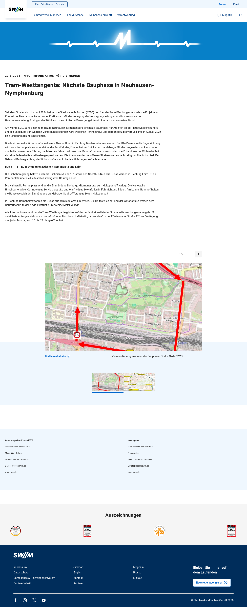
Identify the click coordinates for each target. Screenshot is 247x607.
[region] (123, 312)
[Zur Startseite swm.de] (16, 9)
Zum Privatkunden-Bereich (49, 4)
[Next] (198, 254)
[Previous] (191, 254)
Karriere (237, 4)
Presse (223, 4)
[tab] (108, 382)
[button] (240, 15)
